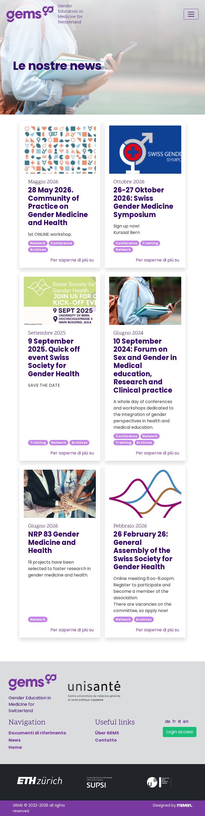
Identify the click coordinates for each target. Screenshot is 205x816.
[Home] (32, 14)
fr (174, 721)
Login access (179, 732)
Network (37, 243)
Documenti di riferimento (37, 733)
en (185, 721)
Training (150, 243)
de (167, 721)
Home (15, 747)
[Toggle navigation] (191, 14)
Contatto (106, 740)
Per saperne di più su (72, 260)
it (179, 721)
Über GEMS (107, 733)
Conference (61, 243)
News (15, 740)
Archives (38, 249)
